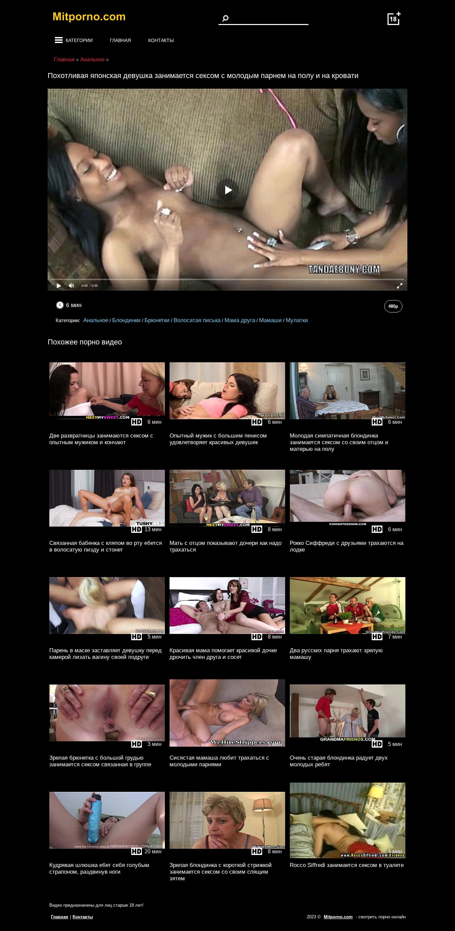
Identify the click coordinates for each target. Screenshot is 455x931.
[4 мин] (347, 856)
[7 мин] (347, 642)
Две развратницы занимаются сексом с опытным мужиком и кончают (101, 438)
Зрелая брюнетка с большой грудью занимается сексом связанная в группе (100, 761)
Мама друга (240, 320)
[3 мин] (107, 749)
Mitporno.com (338, 916)
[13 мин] (107, 534)
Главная (120, 40)
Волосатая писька (197, 320)
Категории (79, 40)
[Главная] (94, 18)
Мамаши (270, 320)
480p (393, 306)
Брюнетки (157, 320)
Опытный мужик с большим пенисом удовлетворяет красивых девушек (218, 438)
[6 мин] (107, 427)
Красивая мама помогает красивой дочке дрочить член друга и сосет (223, 653)
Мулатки (297, 320)
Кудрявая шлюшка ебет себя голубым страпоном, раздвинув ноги (99, 868)
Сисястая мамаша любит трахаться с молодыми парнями (219, 761)
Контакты (161, 40)
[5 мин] (107, 642)
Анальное (95, 320)
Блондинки (126, 320)
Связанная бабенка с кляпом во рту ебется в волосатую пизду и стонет (105, 546)
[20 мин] (107, 856)
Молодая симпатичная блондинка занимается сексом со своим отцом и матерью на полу (339, 442)
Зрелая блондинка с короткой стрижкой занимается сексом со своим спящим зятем (221, 872)
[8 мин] (227, 534)
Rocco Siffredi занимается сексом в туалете (347, 865)
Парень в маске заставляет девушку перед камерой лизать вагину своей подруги (105, 653)
